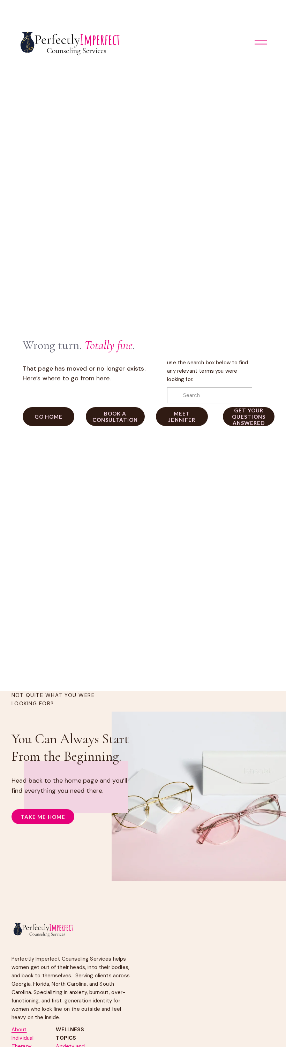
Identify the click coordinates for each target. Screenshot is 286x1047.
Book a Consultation (115, 416)
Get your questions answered (248, 416)
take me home (43, 817)
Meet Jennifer (181, 416)
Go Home (48, 416)
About (19, 1029)
